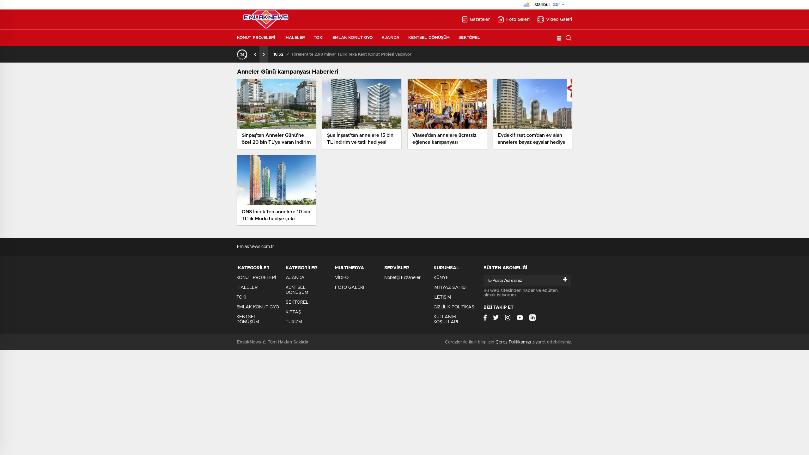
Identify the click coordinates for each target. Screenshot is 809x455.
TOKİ (318, 38)
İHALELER (294, 38)
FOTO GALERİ (349, 287)
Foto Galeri (518, 19)
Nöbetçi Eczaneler (402, 278)
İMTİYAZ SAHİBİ (450, 287)
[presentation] (255, 54)
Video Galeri (559, 19)
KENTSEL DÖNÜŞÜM (429, 38)
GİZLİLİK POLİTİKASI (454, 307)
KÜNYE (441, 278)
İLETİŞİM (442, 297)
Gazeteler (480, 19)
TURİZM (294, 322)
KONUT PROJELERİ (256, 38)
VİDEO (342, 278)
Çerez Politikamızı (513, 342)
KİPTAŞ (293, 312)
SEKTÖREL (469, 38)
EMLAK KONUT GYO (352, 38)
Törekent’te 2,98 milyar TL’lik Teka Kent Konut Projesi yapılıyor (351, 54)
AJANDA (390, 38)
